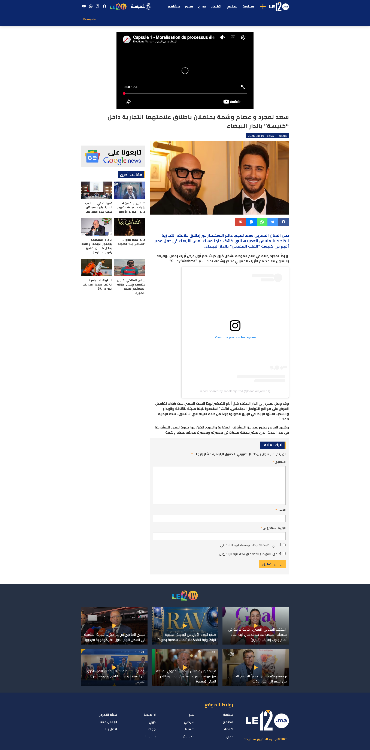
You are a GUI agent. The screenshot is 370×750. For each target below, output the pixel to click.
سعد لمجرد (243, 235)
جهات (152, 729)
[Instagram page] (97, 6)
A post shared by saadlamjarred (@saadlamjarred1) (235, 391)
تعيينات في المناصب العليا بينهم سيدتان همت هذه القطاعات (98, 207)
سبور (189, 6)
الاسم (281, 510)
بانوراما (150, 736)
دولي (152, 722)
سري (202, 6)
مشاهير (174, 6)
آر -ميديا (150, 714)
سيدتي (189, 722)
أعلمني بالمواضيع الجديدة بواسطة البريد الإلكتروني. (249, 554)
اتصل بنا (111, 729)
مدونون (188, 736)
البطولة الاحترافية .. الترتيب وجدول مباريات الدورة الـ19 (97, 284)
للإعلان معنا (108, 722)
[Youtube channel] (84, 6)
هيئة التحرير (108, 714)
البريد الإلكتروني (273, 527)
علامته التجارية (175, 235)
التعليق (279, 461)
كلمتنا (189, 729)
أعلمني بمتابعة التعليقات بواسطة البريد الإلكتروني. (250, 545)
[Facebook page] (104, 6)
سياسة (248, 6)
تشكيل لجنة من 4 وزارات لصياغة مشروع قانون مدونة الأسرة (131, 207)
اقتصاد (216, 6)
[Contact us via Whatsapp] (91, 6)
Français (89, 19)
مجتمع (232, 6)
